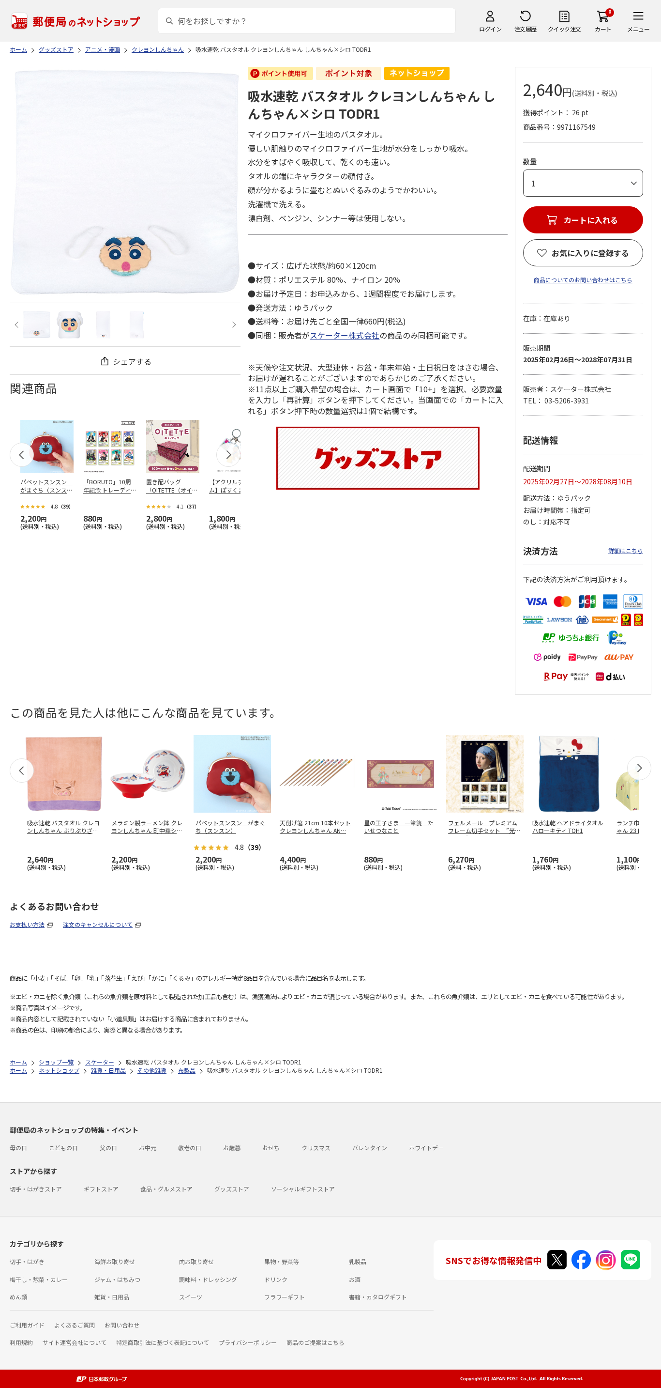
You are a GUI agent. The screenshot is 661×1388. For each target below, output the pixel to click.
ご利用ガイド (27, 1325)
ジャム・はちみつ (117, 1279)
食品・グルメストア (166, 1189)
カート (603, 29)
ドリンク (275, 1279)
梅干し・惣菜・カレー (39, 1279)
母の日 (18, 1147)
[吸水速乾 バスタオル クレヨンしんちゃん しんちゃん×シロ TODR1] (36, 325)
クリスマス (315, 1147)
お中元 (147, 1147)
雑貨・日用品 (111, 1297)
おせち (271, 1147)
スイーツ (190, 1297)
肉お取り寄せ (196, 1261)
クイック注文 (564, 29)
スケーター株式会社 (344, 335)
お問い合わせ (122, 1325)
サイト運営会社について (74, 1342)
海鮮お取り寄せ (114, 1261)
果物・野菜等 (281, 1261)
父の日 (108, 1147)
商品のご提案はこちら (315, 1342)
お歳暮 (231, 1147)
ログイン (490, 29)
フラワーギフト (284, 1297)
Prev (18, 325)
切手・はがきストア (36, 1189)
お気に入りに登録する (590, 253)
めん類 (18, 1297)
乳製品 (357, 1261)
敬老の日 (189, 1147)
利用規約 (21, 1342)
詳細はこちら (625, 550)
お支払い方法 (27, 924)
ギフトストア (101, 1189)
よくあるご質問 (74, 1325)
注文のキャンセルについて (98, 924)
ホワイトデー (426, 1147)
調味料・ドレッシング (208, 1279)
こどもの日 (63, 1147)
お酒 (355, 1279)
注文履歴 (525, 29)
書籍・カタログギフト (378, 1297)
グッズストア (231, 1189)
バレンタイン (369, 1147)
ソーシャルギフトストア (303, 1189)
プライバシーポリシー (248, 1342)
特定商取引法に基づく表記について (162, 1342)
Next (232, 325)
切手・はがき (27, 1261)
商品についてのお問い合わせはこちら (583, 280)
